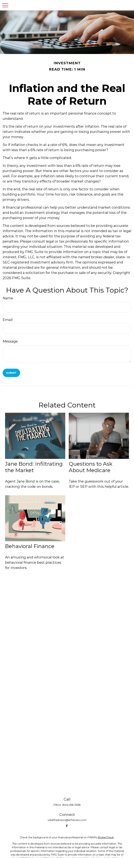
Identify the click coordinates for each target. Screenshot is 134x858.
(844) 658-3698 (71, 804)
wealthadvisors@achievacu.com (67, 820)
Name (8, 298)
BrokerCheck (106, 837)
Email (8, 320)
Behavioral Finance (29, 546)
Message (10, 341)
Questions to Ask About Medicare (90, 467)
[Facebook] (66, 825)
